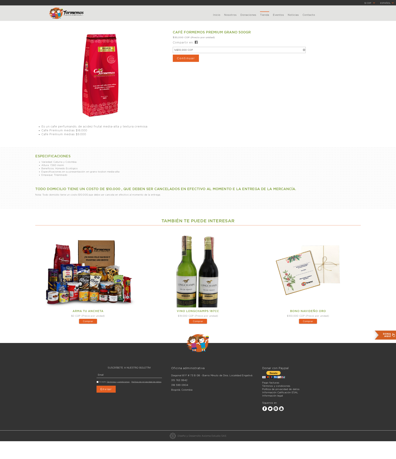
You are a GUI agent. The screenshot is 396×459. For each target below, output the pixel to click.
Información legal (272, 395)
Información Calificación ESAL (280, 392)
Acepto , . (130, 382)
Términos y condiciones (118, 382)
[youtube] (281, 408)
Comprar (88, 321)
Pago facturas (270, 382)
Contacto (309, 14)
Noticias (293, 14)
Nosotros (230, 14)
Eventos (278, 14)
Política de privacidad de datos (146, 382)
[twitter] (270, 408)
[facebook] (264, 408)
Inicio (216, 14)
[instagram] (275, 408)
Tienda (264, 14)
